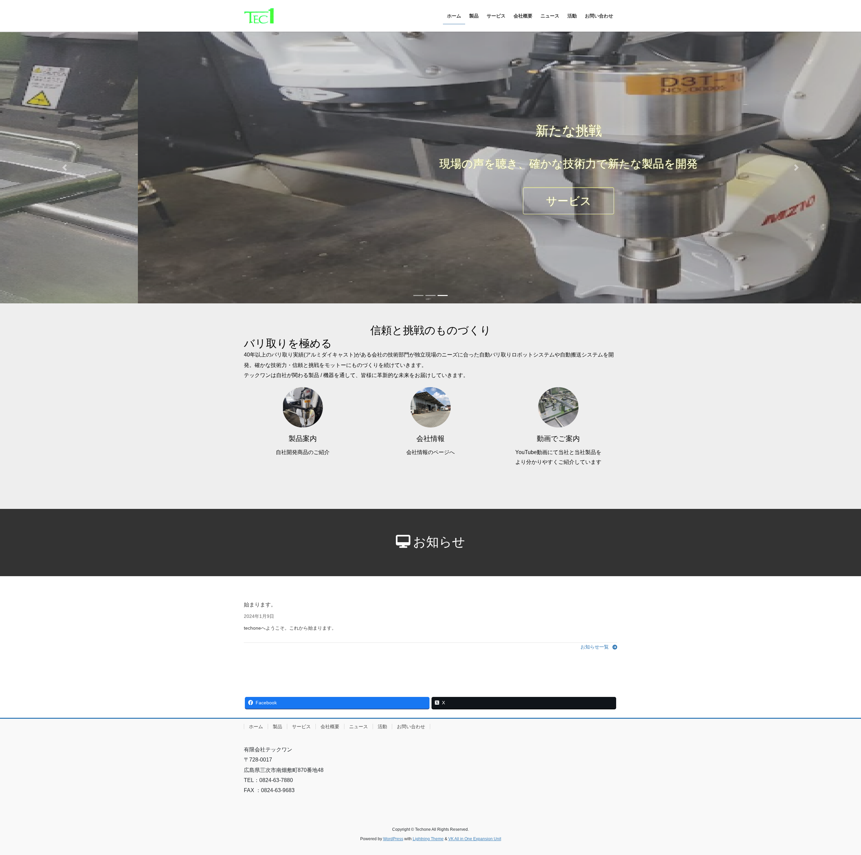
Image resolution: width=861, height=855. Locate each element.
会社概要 (330, 726)
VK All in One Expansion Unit (474, 839)
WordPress (393, 839)
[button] (64, 167)
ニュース (358, 726)
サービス (430, 200)
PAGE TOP (835, 823)
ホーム (256, 726)
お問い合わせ (411, 726)
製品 (277, 726)
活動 (382, 726)
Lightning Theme (428, 839)
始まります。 (260, 604)
